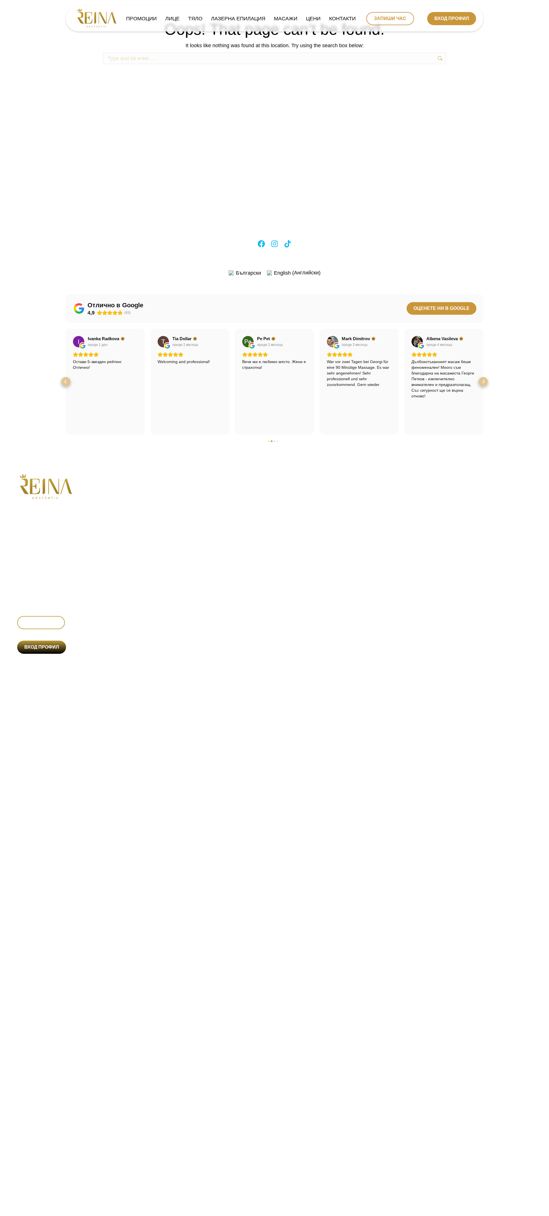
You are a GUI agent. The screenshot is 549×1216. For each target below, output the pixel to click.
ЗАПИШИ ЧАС (390, 18)
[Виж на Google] (78, 341)
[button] (65, 381)
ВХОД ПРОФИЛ (451, 18)
